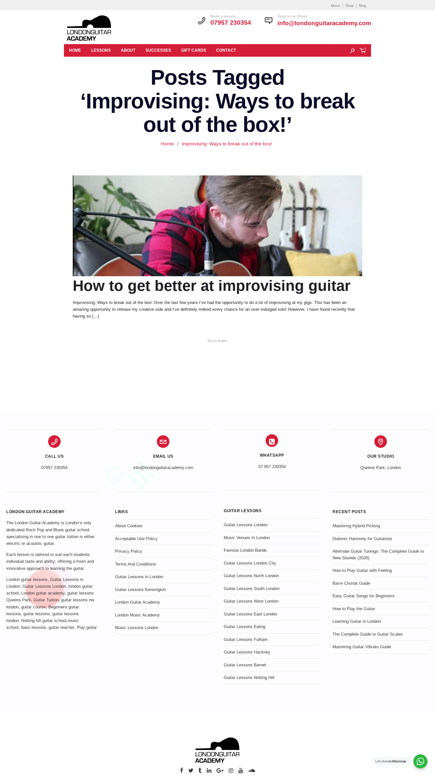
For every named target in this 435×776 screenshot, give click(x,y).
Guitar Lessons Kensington (140, 589)
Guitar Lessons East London (250, 614)
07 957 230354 (272, 466)
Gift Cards (193, 50)
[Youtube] (241, 772)
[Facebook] (181, 772)
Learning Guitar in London (357, 621)
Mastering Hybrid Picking (356, 525)
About (335, 6)
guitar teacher (61, 627)
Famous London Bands (245, 550)
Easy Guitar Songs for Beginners (363, 596)
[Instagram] (231, 772)
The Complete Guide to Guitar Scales (368, 634)
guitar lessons (36, 613)
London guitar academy (43, 593)
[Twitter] (191, 772)
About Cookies (128, 525)
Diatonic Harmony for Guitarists (362, 538)
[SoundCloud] (252, 772)
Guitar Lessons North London (251, 575)
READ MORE (218, 341)
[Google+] (220, 772)
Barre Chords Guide (351, 583)
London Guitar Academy (137, 602)
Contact (226, 50)
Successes (158, 50)
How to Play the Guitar (354, 608)
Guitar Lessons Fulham (246, 639)
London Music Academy (137, 615)
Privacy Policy (128, 551)
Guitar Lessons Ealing (244, 626)
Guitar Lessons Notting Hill (249, 677)
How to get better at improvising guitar (211, 285)
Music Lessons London (136, 627)
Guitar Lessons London (44, 586)
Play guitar (87, 627)
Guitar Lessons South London (251, 588)
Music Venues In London (247, 537)
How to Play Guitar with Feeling (362, 570)
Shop (349, 6)
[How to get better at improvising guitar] (217, 238)
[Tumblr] (200, 772)
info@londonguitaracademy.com (324, 23)
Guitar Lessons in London (139, 576)
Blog (362, 6)
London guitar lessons (27, 579)
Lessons (101, 50)
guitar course (33, 607)
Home (75, 50)
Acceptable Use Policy (136, 538)
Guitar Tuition (46, 600)
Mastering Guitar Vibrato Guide (362, 646)
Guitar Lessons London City (250, 563)
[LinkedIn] (209, 772)
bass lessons (33, 627)
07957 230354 (54, 467)
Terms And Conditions (135, 564)
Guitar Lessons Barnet (245, 665)
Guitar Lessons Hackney (247, 652)
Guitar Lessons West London (251, 601)
